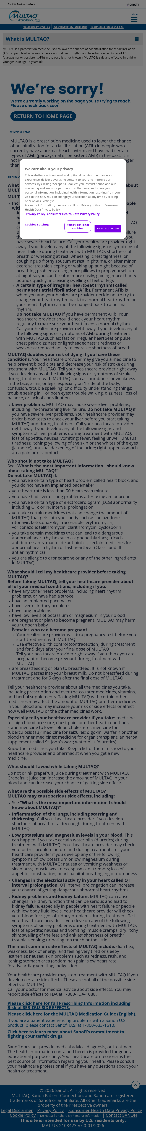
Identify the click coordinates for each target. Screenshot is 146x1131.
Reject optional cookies (77, 226)
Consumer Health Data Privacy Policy (73, 214)
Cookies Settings (37, 224)
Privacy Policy (36, 214)
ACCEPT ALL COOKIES (108, 228)
